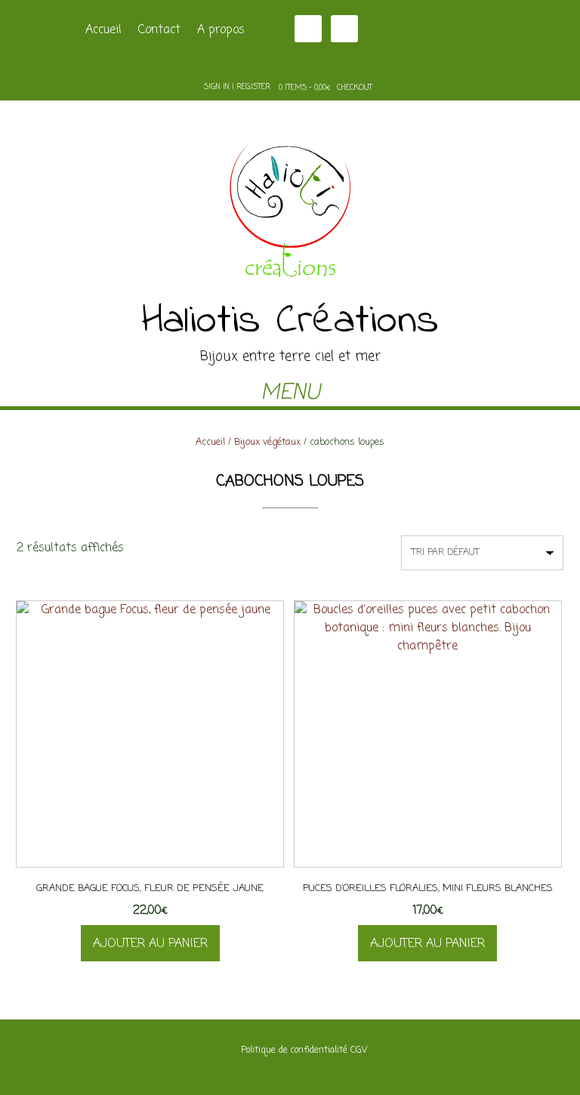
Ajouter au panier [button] (150, 944)
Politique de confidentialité (294, 1050)
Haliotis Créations (290, 321)
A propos (221, 30)
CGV (358, 1050)
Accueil (103, 30)
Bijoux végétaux (267, 442)
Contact (159, 30)
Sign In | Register (237, 87)
